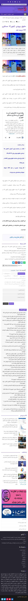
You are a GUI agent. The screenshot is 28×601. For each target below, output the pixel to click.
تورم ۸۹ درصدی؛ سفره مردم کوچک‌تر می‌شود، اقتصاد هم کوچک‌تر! (13, 543)
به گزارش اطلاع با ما (20, 76)
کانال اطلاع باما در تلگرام (16, 237)
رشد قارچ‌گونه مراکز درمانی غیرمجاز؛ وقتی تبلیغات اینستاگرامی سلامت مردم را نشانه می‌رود (9, 439)
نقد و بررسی (23, 416)
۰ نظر (19, 22)
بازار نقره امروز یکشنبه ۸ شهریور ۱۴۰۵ (18, 379)
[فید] (19, 2)
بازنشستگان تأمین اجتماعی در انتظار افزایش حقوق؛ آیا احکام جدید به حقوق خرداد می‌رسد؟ (10, 476)
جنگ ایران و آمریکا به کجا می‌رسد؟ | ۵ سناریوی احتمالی (14, 369)
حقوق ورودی (13, 270)
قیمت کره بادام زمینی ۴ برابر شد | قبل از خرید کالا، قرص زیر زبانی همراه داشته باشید (10, 482)
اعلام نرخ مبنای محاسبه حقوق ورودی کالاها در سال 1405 (14, 250)
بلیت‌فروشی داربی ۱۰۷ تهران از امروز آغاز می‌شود (16, 328)
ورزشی (24, 557)
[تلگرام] (8, 2)
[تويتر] (10, 2)
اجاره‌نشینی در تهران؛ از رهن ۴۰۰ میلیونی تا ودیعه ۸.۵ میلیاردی (14, 537)
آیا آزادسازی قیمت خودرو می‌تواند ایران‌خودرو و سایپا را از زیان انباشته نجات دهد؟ (9, 470)
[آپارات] (12, 2)
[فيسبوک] (19, 262)
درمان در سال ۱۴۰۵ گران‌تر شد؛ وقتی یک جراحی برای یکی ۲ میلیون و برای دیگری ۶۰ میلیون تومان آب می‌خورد (10, 420)
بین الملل (23, 555)
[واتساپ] (24, 262)
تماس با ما (23, 563)
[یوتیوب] (15, 2)
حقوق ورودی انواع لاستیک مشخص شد (17, 257)
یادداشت (24, 452)
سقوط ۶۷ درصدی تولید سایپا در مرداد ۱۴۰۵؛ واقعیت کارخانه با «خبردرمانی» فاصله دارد (10, 433)
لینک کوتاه (20, 265)
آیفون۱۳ (17, 270)
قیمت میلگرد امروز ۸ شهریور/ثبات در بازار (17, 397)
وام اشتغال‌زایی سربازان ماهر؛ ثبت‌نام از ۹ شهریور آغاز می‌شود (13, 371)
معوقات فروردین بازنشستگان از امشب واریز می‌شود (15, 340)
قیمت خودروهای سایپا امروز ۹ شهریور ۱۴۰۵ (17, 334)
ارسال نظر (11, 303)
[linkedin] (17, 2)
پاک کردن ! (6, 303)
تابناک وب (19, 597)
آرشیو (22, 534)
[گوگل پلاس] (16, 262)
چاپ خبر (13, 22)
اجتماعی (23, 552)
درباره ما (23, 565)
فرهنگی (23, 559)
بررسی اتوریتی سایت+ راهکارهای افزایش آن (16, 399)
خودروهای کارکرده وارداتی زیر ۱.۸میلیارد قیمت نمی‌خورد (15, 259)
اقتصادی (23, 20)
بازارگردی (23, 561)
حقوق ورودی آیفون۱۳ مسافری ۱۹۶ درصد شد (14, 28)
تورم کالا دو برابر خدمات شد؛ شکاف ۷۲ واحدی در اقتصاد (14, 373)
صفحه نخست (22, 550)
